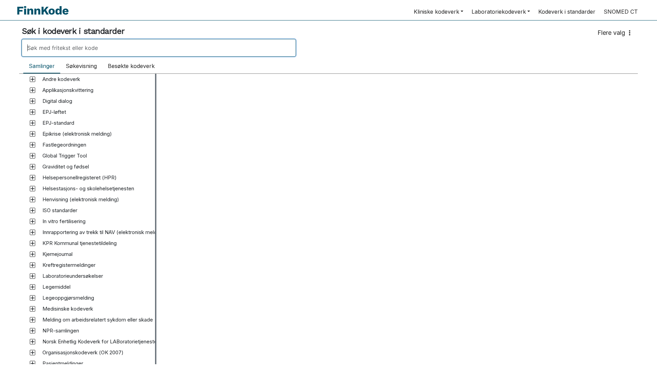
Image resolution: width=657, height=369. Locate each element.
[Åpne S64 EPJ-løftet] (32, 112)
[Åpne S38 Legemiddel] (32, 287)
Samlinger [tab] (42, 66)
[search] (159, 47)
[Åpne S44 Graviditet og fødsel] (32, 167)
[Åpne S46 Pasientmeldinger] (32, 363)
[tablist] (91, 66)
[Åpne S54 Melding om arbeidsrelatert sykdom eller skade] (32, 320)
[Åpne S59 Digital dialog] (32, 101)
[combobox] (328, 47)
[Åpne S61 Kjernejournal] (32, 254)
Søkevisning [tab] (81, 66)
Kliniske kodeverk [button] (436, 11)
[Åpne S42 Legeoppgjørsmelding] (32, 298)
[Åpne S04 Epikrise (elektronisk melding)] (32, 134)
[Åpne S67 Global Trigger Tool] (32, 156)
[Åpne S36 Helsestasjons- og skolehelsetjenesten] (32, 188)
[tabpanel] (328, 219)
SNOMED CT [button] (621, 11)
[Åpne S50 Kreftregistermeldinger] (32, 265)
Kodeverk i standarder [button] (566, 11)
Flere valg (611, 32)
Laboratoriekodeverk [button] (499, 11)
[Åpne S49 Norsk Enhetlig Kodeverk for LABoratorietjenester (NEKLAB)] (32, 342)
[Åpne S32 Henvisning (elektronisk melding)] (32, 199)
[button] (61, 79)
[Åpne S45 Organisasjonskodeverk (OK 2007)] (32, 352)
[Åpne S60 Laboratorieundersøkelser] (32, 276)
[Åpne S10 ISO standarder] (32, 210)
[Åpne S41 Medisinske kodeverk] (32, 309)
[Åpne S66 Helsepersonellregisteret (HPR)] (32, 178)
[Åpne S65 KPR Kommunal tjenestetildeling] (32, 243)
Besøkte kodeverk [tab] (131, 66)
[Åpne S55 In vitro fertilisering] (32, 221)
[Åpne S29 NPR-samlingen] (32, 331)
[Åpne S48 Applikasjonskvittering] (32, 90)
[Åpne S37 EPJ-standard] (32, 123)
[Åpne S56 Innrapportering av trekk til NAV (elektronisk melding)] (32, 232)
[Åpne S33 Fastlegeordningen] (32, 145)
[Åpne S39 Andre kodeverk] (32, 79)
